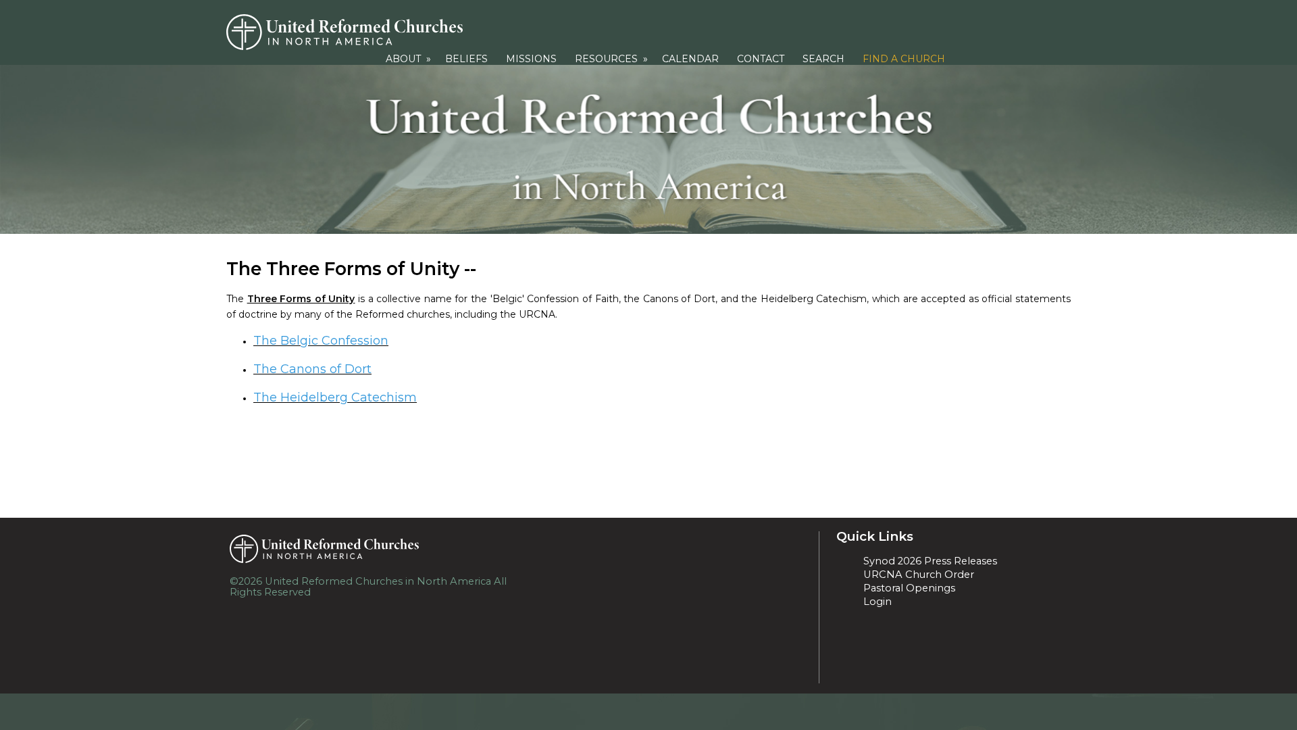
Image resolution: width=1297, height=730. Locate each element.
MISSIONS (531, 59)
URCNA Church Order (918, 574)
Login (877, 601)
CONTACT (760, 59)
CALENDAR (690, 59)
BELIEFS (466, 59)
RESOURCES (613, 59)
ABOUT (410, 59)
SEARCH (823, 59)
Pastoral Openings (909, 588)
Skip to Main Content (377, 592)
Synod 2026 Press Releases (930, 561)
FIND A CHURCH (904, 59)
